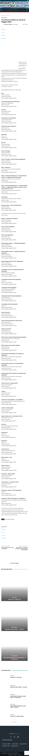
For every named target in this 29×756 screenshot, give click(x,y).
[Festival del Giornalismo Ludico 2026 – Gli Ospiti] (5, 706)
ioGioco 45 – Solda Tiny (14, 599)
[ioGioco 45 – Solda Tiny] (14, 586)
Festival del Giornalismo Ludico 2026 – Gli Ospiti (18, 706)
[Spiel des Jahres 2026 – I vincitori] (14, 616)
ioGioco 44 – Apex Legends (17, 716)
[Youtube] (18, 737)
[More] (14, 40)
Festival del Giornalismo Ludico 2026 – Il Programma (15, 658)
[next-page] (4, 663)
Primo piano (7, 15)
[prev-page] (2, 663)
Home (2, 15)
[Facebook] (11, 737)
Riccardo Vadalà (8, 24)
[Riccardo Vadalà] (2, 24)
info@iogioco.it (17, 733)
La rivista (14, 597)
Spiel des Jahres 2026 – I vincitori (14, 629)
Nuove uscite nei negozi (9, 519)
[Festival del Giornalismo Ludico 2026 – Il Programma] (14, 646)
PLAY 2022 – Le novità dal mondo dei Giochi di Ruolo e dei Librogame (21, 548)
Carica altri (14, 722)
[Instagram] (14, 737)
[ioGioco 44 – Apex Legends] (5, 716)
